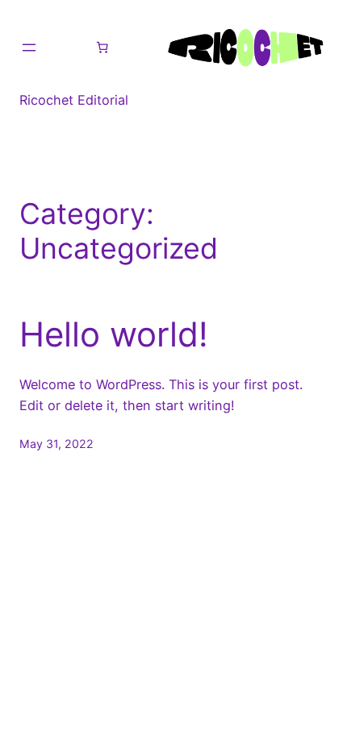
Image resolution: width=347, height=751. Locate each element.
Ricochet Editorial (73, 100)
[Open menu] (29, 47)
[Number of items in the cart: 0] (102, 47)
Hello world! (113, 334)
